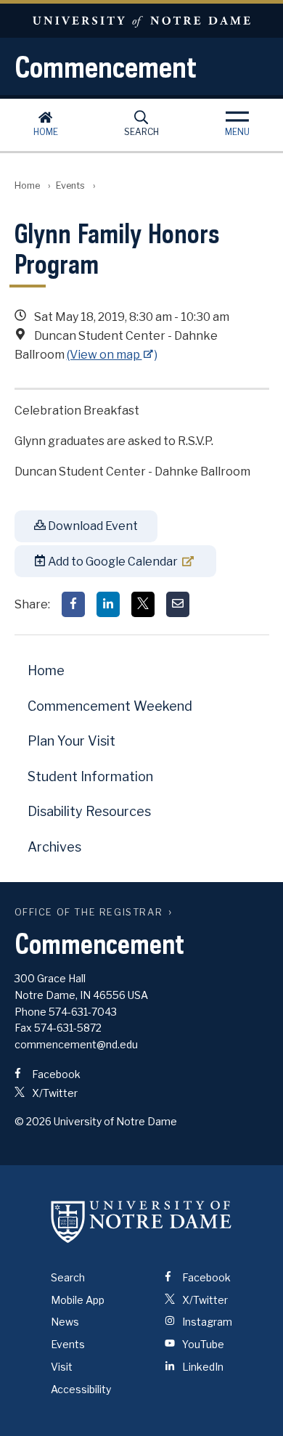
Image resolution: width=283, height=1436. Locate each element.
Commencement (106, 66)
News (65, 1321)
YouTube (202, 1344)
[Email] (177, 604)
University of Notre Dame (141, 21)
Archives (54, 846)
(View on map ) (112, 355)
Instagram (206, 1321)
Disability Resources (89, 811)
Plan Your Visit (71, 740)
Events (70, 185)
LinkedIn (201, 1366)
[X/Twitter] (143, 604)
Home (45, 131)
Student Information (90, 776)
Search (141, 131)
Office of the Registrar (89, 912)
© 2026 (33, 1121)
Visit (62, 1366)
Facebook (55, 1074)
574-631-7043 (83, 1011)
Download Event (92, 526)
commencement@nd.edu (76, 1044)
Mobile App (77, 1300)
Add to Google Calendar (112, 561)
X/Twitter (54, 1093)
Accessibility (81, 1389)
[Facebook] (73, 604)
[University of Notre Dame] (141, 1222)
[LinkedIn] (108, 604)
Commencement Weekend (110, 706)
